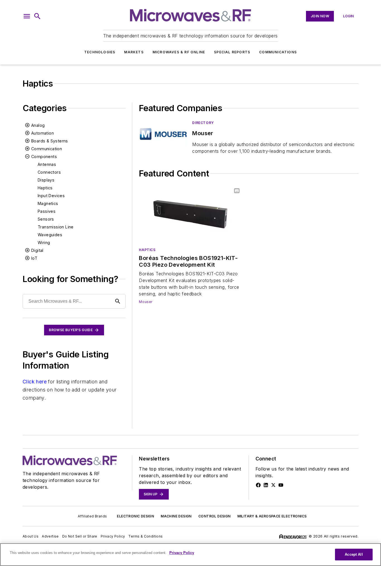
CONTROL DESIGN (214, 516)
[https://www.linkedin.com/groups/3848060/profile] (266, 485)
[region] (190, 554)
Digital (37, 250)
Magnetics (48, 203)
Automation (42, 133)
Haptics (45, 187)
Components (44, 156)
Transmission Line (56, 227)
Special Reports (232, 52)
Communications (278, 52)
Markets (133, 52)
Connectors (49, 172)
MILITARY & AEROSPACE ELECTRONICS (272, 516)
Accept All (354, 554)
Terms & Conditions (145, 536)
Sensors (46, 219)
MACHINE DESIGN (176, 516)
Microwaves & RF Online (179, 52)
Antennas (47, 164)
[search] (37, 16)
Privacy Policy (113, 536)
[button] (27, 16)
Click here (35, 382)
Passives (47, 211)
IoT (34, 258)
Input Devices (51, 195)
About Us (30, 536)
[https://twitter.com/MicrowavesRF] (273, 485)
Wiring (44, 242)
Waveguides (50, 234)
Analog (38, 125)
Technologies (99, 52)
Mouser (146, 302)
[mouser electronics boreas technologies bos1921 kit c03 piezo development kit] (190, 214)
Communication (46, 148)
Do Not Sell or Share (79, 536)
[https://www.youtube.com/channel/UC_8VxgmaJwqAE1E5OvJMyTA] (281, 485)
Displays (46, 180)
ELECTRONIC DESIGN (135, 516)
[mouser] (163, 133)
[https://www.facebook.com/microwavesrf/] (258, 485)
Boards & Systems (49, 140)
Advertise (50, 536)
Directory (203, 123)
